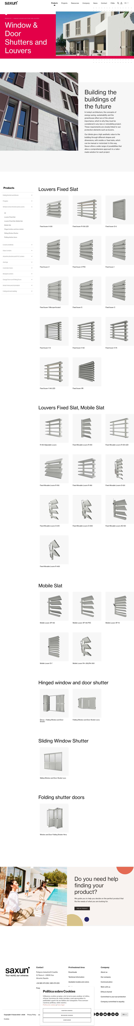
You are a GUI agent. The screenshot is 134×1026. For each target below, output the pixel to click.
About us (104, 972)
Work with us (105, 987)
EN (125, 3)
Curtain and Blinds (8, 245)
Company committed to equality (112, 1002)
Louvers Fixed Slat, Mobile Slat (13, 221)
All (5, 213)
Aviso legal (60, 1005)
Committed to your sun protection (113, 997)
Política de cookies (49, 1005)
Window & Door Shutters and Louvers (26, 18)
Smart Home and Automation (11, 285)
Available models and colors (78, 982)
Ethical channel (106, 992)
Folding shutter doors (10, 237)
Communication (106, 982)
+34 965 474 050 (42, 983)
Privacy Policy (31, 1014)
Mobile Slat (7, 225)
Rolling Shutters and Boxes (10, 195)
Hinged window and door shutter (14, 229)
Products (8, 18)
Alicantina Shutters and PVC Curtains (13, 256)
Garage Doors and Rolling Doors (12, 279)
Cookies (6, 1019)
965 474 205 (54, 983)
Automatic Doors (8, 268)
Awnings (5, 262)
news (95, 3)
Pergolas (5, 201)
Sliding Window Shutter (11, 233)
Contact (104, 3)
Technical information (76, 977)
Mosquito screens (8, 274)
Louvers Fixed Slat (9, 217)
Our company (106, 977)
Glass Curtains (7, 250)
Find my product (82, 908)
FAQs (113, 3)
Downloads (72, 972)
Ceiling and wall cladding (10, 291)
